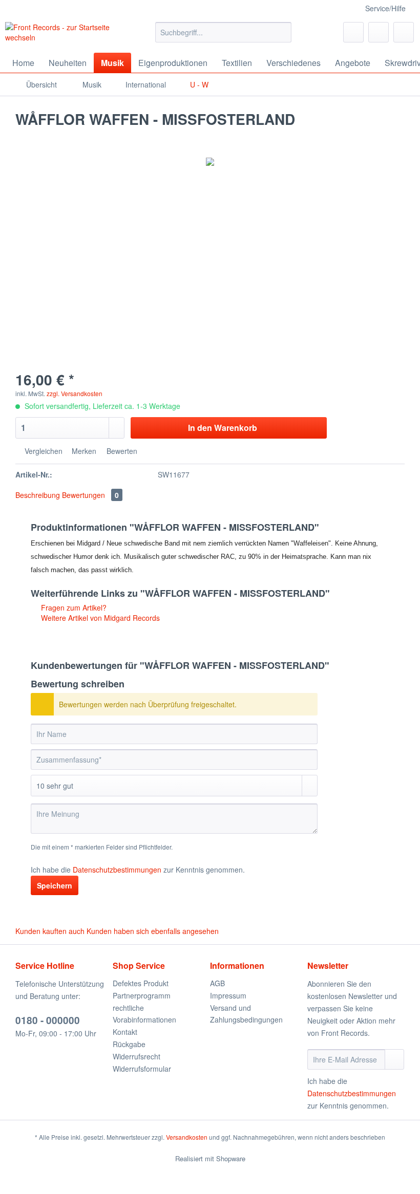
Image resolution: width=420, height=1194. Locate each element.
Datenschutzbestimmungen (117, 869)
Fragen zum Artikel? (73, 607)
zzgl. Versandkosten (74, 393)
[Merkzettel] (353, 32)
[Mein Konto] (378, 32)
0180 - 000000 (47, 1020)
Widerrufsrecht (136, 1056)
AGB (217, 983)
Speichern (54, 885)
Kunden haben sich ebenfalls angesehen (153, 931)
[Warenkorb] (403, 32)
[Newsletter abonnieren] (394, 1059)
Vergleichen (42, 451)
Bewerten (120, 451)
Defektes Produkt (141, 983)
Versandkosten (186, 1137)
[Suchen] (281, 32)
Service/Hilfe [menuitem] (385, 8)
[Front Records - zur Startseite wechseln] (63, 35)
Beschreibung (37, 495)
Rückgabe (129, 1044)
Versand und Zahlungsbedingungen (246, 1014)
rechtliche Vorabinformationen (144, 1014)
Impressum (228, 995)
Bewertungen (90, 495)
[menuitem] (223, 37)
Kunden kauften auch (50, 931)
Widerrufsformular (142, 1068)
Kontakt (125, 1032)
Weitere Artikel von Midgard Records (99, 618)
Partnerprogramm (142, 995)
